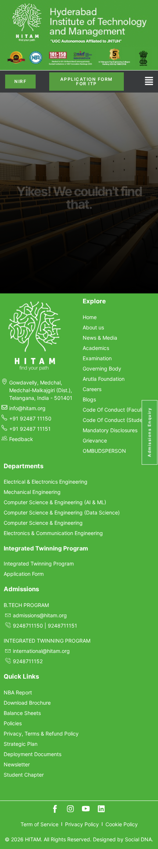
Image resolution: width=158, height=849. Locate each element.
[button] (148, 82)
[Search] (134, 254)
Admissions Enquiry (149, 432)
